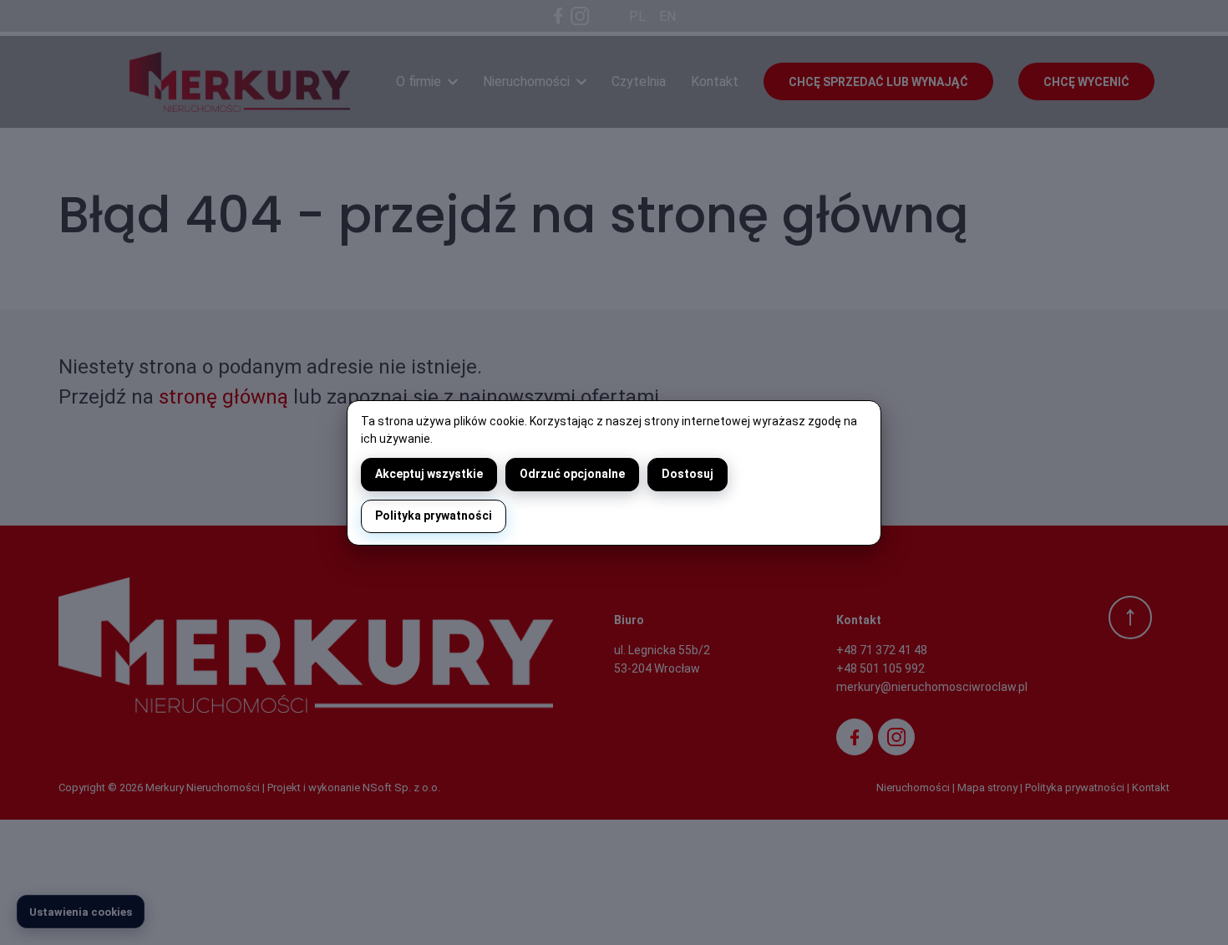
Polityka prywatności (433, 515)
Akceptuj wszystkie (429, 473)
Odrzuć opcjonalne (572, 473)
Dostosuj (687, 473)
